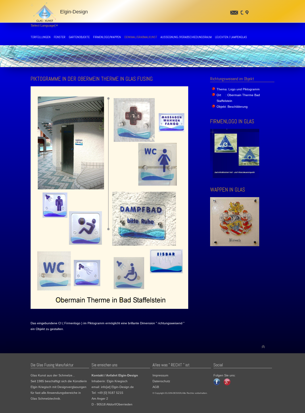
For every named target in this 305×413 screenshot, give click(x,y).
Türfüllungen (40, 37)
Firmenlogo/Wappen (107, 37)
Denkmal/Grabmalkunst (140, 37)
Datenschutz (161, 381)
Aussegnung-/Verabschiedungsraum (186, 37)
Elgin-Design (72, 11)
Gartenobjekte (79, 37)
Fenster (59, 37)
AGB (155, 387)
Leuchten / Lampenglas (231, 37)
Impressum (160, 375)
